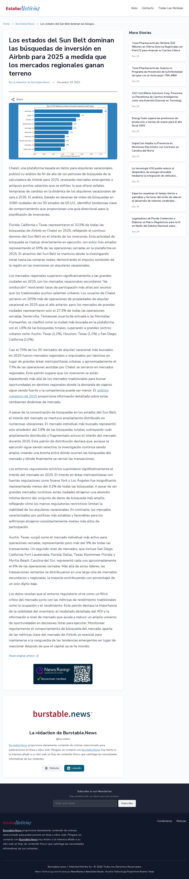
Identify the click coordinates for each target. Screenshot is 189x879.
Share (19, 99)
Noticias (181, 821)
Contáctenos (164, 821)
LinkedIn (76, 768)
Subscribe (127, 803)
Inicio (134, 8)
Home (6, 24)
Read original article (22, 656)
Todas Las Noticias (170, 8)
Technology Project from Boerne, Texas (134, 871)
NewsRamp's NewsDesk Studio (87, 871)
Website (54, 768)
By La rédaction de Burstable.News (29, 82)
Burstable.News (25, 24)
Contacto (148, 8)
